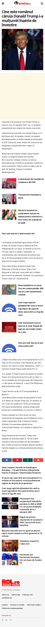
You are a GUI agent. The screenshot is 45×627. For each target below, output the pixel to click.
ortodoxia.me (7, 598)
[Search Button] (42, 3)
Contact (17, 590)
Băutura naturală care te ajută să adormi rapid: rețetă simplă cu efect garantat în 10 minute (22, 533)
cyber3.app (15, 595)
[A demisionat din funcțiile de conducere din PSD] (9, 187)
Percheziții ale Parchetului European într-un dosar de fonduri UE (31, 558)
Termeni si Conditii (17, 605)
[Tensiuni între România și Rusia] (9, 203)
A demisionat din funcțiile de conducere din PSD (31, 180)
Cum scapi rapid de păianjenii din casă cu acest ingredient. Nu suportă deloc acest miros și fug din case (30, 308)
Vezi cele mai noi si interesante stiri (18, 233)
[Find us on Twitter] (11, 620)
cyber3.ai (5, 595)
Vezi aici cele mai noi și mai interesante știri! (30, 344)
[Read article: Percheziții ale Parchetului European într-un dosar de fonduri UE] (10, 559)
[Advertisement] (22, 96)
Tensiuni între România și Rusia (29, 196)
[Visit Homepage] (22, 3)
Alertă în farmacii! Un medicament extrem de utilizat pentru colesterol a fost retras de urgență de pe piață (30, 216)
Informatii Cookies (34, 605)
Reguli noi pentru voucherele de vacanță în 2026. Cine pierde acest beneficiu (31, 521)
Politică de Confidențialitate (12, 608)
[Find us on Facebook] (2, 620)
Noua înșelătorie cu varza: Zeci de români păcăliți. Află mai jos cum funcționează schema (30, 290)
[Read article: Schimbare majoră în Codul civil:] (10, 546)
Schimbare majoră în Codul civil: (29, 542)
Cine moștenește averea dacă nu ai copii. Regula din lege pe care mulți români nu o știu (30, 327)
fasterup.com (27, 595)
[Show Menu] (3, 3)
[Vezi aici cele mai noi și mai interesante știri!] (9, 351)
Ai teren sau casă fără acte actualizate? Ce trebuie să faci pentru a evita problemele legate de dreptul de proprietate (22, 481)
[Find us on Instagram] (6, 620)
